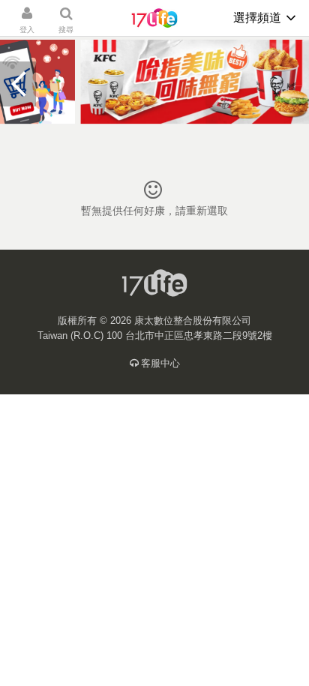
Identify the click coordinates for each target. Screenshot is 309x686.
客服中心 (160, 363)
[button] (18, 83)
